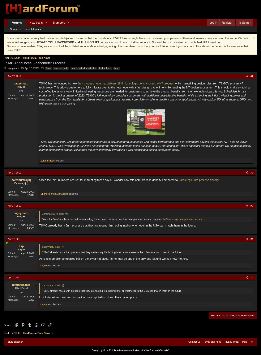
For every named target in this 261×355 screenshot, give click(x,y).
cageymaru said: (51, 246)
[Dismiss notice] (253, 38)
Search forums (33, 29)
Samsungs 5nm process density (198, 180)
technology (105, 68)
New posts (36, 22)
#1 (251, 76)
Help (244, 341)
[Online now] (6, 242)
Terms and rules (212, 341)
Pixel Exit (108, 350)
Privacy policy (231, 341)
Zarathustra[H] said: (53, 213)
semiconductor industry (84, 68)
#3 (251, 206)
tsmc (116, 68)
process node (61, 68)
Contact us (194, 341)
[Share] (246, 76)
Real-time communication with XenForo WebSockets (141, 350)
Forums (16, 22)
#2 (251, 172)
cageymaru (13, 68)
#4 (251, 239)
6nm (48, 68)
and (55, 194)
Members (59, 22)
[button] (46, 22)
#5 (251, 277)
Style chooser (15, 341)
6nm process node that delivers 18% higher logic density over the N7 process (126, 83)
